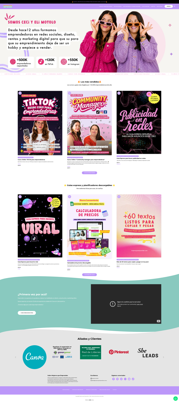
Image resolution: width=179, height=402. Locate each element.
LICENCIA (114, 389)
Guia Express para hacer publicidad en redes (131, 158)
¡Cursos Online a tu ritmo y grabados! (25, 157)
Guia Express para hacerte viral (28, 262)
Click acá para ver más (89, 172)
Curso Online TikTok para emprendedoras (31, 159)
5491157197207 (95, 378)
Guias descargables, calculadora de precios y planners (127, 156)
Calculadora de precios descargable (79, 263)
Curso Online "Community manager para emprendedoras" (86, 159)
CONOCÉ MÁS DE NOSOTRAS (27, 312)
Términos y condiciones (91, 389)
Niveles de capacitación (77, 389)
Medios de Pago (66, 389)
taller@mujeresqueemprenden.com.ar (99, 380)
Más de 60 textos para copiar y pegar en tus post (133, 262)
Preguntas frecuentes (105, 389)
